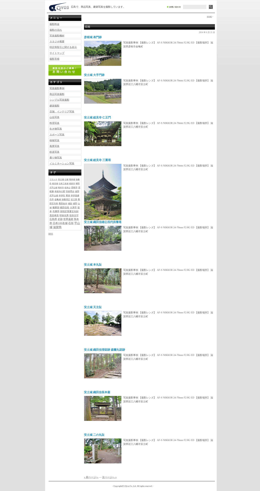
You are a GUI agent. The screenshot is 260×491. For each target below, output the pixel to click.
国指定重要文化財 (69, 211)
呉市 (52, 199)
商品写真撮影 (57, 94)
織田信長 (64, 207)
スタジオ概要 (57, 41)
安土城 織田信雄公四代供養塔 (103, 222)
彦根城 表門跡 (93, 37)
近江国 (74, 199)
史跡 (60, 219)
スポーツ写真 (57, 134)
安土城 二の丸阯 (94, 434)
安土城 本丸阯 (93, 264)
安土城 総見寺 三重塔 (97, 159)
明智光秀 (64, 215)
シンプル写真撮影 (59, 99)
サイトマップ (57, 53)
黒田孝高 (54, 215)
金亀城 (57, 199)
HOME (209, 17)
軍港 (68, 195)
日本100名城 (60, 223)
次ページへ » (109, 477)
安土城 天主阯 (93, 307)
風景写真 (54, 146)
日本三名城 (63, 183)
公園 (66, 179)
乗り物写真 (56, 157)
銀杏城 (55, 183)
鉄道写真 (54, 151)
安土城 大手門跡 (94, 74)
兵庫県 (56, 211)
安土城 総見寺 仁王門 (97, 117)
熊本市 (61, 187)
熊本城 (72, 179)
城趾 (70, 203)
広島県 (53, 219)
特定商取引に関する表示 (63, 47)
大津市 (73, 207)
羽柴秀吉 (70, 191)
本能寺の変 (59, 191)
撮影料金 (54, 24)
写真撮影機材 (57, 35)
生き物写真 (56, 128)
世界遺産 (68, 219)
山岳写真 (54, 117)
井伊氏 (62, 195)
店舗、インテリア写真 (62, 111)
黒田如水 (63, 203)
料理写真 (54, 123)
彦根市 (74, 187)
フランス (53, 179)
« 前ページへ (91, 477)
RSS (50, 233)
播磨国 (55, 207)
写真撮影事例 (57, 88)
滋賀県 (57, 227)
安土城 (61, 179)
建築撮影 (54, 105)
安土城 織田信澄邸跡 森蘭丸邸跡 (104, 349)
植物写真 (54, 140)
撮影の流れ (56, 30)
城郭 (75, 203)
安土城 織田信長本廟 (97, 392)
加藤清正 (66, 199)
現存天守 (74, 215)
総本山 (67, 187)
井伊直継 (75, 195)
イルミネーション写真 (62, 163)
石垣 (71, 223)
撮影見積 (54, 58)
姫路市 (72, 183)
